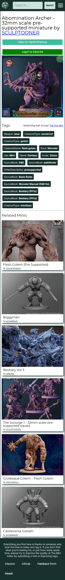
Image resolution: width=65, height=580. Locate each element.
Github (26, 564)
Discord (10, 564)
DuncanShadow (13, 268)
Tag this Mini (56, 125)
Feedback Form (47, 564)
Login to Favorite (32, 52)
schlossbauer (12, 321)
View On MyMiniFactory (32, 42)
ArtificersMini (12, 482)
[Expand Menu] (60, 5)
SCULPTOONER (21, 33)
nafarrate (10, 374)
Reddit (9, 573)
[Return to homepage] (6, 5)
